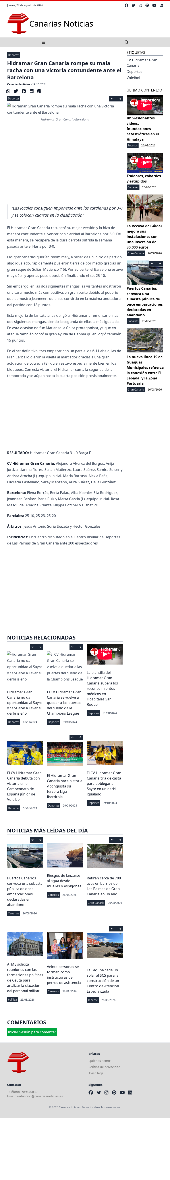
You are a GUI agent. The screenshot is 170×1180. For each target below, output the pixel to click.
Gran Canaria (96, 903)
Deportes (13, 55)
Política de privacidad (104, 1067)
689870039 (29, 1092)
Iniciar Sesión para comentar (32, 1032)
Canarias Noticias (18, 84)
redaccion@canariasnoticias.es (40, 1096)
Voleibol (133, 77)
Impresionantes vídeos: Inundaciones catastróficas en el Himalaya (143, 129)
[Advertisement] (65, 168)
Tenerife (93, 1000)
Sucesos (133, 145)
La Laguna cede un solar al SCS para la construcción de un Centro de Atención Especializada (103, 981)
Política (12, 999)
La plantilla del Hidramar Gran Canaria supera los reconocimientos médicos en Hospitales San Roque (102, 688)
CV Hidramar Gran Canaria (142, 63)
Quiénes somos (100, 1061)
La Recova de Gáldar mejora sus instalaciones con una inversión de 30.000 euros (144, 237)
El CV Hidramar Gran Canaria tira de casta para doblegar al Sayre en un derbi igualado (104, 783)
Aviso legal (96, 1073)
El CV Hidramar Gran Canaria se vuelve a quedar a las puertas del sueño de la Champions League (64, 703)
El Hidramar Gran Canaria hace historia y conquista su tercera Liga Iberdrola (64, 786)
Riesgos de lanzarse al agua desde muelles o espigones (64, 880)
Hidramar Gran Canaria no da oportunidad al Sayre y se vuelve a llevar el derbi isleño (24, 703)
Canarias (13, 913)
